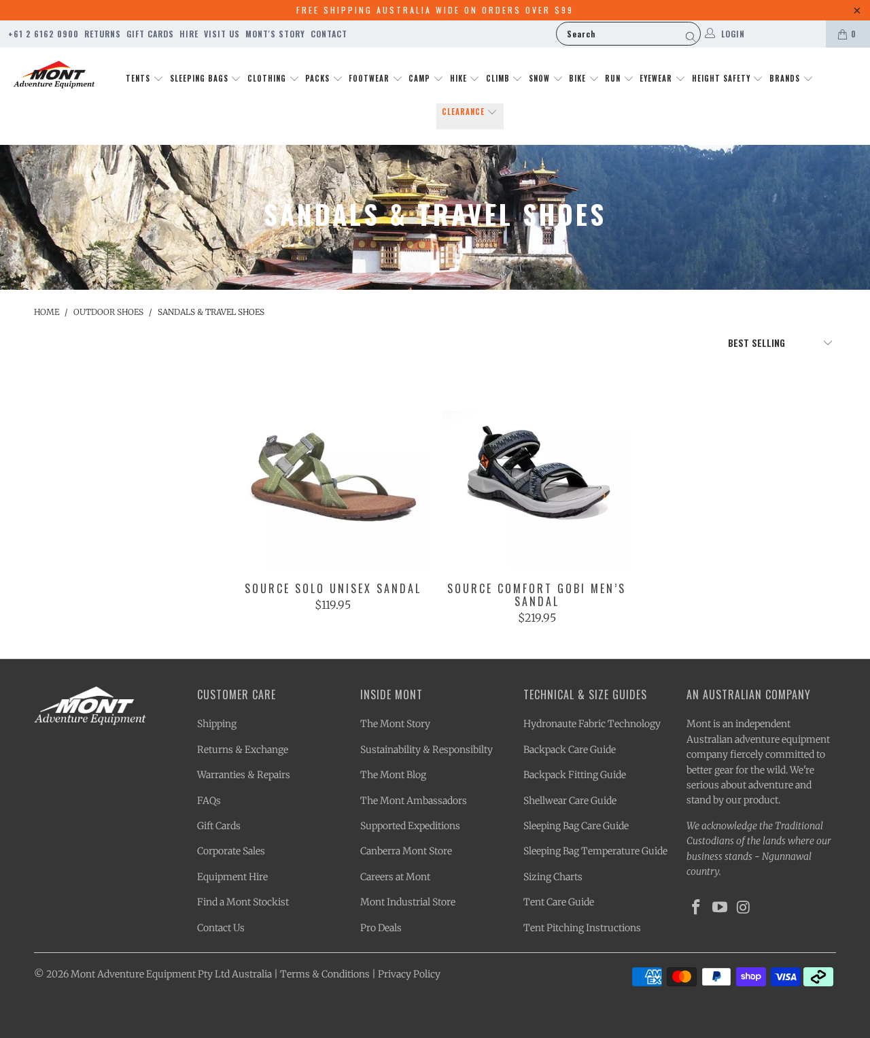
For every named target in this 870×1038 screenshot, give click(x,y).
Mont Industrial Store (407, 902)
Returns (102, 33)
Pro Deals (381, 928)
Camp (420, 78)
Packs (318, 78)
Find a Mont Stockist (243, 902)
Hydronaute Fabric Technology (592, 724)
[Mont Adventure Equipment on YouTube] (720, 907)
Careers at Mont (395, 877)
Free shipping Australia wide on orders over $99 (435, 10)
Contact (329, 33)
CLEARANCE (464, 111)
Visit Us (222, 33)
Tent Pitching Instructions (582, 928)
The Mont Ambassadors (413, 800)
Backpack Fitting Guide (574, 775)
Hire (188, 33)
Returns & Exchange (242, 749)
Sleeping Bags (200, 78)
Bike (579, 78)
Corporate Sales (231, 851)
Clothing (268, 78)
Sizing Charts (552, 877)
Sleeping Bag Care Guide (576, 826)
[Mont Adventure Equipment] (54, 76)
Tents (139, 78)
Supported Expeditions (410, 826)
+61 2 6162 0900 (43, 33)
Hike (460, 78)
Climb (499, 78)
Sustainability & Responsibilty (426, 749)
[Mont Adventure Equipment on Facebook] (696, 907)
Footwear (370, 78)
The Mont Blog (393, 775)
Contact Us (221, 928)
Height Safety (722, 78)
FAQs (209, 800)
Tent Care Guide (558, 902)
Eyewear (657, 78)
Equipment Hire (232, 877)
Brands (786, 78)
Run (614, 78)
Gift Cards (150, 33)
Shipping (217, 724)
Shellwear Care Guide (569, 800)
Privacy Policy (409, 974)
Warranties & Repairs (243, 775)
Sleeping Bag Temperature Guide (595, 851)
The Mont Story (395, 724)
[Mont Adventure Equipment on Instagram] (743, 907)
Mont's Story (275, 33)
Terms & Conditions (325, 974)
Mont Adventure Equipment (133, 974)
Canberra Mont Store (406, 851)
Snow (541, 78)
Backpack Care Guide (569, 749)
